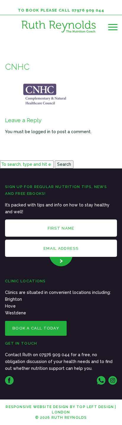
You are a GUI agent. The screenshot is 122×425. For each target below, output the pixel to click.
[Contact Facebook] (9, 380)
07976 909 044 (88, 10)
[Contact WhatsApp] (101, 380)
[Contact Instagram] (112, 380)
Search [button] (64, 164)
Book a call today (35, 328)
